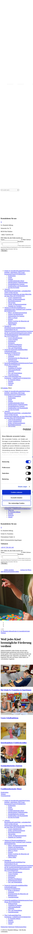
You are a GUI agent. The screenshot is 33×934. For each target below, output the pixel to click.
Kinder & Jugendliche (10, 271)
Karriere (6, 363)
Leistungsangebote (20, 331)
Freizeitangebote (5, 796)
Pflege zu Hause (13, 318)
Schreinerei (11, 343)
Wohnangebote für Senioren (16, 316)
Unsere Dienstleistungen (15, 338)
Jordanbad (11, 356)
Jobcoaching (11, 302)
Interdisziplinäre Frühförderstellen (18, 282)
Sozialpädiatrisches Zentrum (16, 284)
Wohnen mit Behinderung (15, 314)
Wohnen (10, 279)
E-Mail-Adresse (26, 239)
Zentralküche (12, 341)
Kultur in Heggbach (14, 354)
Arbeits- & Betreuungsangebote (17, 304)
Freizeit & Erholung (10, 349)
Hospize (10, 319)
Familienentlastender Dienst (16, 281)
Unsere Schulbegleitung (9, 718)
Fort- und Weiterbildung (15, 348)
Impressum (11, 927)
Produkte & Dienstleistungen (9, 327)
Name (2, 239)
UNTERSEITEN (20, 274)
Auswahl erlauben (16, 498)
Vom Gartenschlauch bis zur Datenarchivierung (14, 329)
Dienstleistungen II (14, 334)
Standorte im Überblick (15, 306)
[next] (3, 629)
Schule (10, 277)
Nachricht (20, 241)
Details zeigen (22, 486)
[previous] (1, 629)
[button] (3, 633)
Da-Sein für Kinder (13, 287)
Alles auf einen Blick (22, 294)
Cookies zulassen (16, 492)
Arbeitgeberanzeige (23, 363)
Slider (23, 271)
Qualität (14, 294)
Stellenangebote (12, 366)
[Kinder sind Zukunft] (16, 602)
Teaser (13, 274)
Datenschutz (4, 927)
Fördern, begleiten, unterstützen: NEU (17, 271)
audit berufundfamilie (14, 370)
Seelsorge (11, 383)
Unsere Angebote (16, 309)
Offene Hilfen (12, 324)
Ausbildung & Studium (15, 368)
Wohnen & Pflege (9, 307)
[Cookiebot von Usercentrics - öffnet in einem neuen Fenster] (23, 429)
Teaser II (7, 364)
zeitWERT (11, 371)
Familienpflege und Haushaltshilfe (18, 286)
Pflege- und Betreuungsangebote (17, 312)
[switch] (28, 467)
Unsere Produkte (13, 339)
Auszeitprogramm (13, 361)
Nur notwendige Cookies (16, 503)
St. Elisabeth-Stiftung (14, 380)
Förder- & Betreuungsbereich (16, 299)
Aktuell (10, 385)
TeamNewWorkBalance (15, 344)
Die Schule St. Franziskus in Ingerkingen (16, 690)
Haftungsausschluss (20, 927)
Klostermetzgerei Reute (15, 346)
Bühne (21, 307)
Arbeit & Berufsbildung (8, 290)
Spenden (10, 381)
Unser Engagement (11, 293)
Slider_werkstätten (22, 291)
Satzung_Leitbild (12, 378)
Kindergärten (12, 276)
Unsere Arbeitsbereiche (15, 297)
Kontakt (19, 271)
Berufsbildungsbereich (14, 301)
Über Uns (7, 376)
